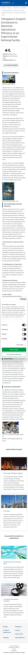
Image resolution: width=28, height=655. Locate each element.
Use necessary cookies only (14, 354)
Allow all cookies (14, 349)
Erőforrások (16, 7)
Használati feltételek (14, 646)
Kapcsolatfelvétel (19, 637)
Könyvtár (9, 7)
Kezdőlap (3, 7)
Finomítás (6, 511)
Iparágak (5, 626)
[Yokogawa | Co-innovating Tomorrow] (6, 3)
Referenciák (23, 7)
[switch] (24, 329)
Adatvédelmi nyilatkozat (14, 647)
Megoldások (18, 626)
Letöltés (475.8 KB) (11, 65)
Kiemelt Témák (19, 634)
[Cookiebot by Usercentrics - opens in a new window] (20, 299)
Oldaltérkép (14, 650)
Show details (20, 344)
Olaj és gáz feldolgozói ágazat (13, 473)
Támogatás (6, 637)
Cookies (14, 649)
